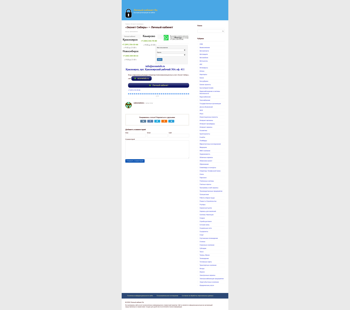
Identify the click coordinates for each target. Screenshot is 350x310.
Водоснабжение (205, 97)
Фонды (202, 268)
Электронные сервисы (207, 275)
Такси (201, 252)
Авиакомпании (205, 47)
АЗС (201, 64)
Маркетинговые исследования (210, 144)
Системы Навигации (206, 215)
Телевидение (204, 258)
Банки (202, 78)
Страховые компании (207, 245)
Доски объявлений (206, 107)
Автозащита (204, 54)
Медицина (203, 147)
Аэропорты (203, 74)
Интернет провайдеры (207, 124)
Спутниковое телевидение (209, 238)
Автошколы (204, 61)
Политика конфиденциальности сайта (140, 296)
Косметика (203, 130)
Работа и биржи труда (207, 198)
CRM (201, 44)
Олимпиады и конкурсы (208, 167)
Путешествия (204, 194)
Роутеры (203, 204)
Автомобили (204, 58)
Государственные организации (210, 103)
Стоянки (202, 241)
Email (148, 133)
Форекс (202, 272)
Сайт (170, 133)
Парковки (203, 178)
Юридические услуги (207, 285)
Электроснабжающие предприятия (212, 279)
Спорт (202, 235)
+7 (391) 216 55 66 (134, 90)
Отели (202, 174)
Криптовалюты (205, 134)
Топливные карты (206, 262)
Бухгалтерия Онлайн (206, 88)
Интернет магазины (206, 120)
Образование (204, 164)
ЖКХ (201, 110)
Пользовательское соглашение (167, 296)
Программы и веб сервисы (209, 188)
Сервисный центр (206, 208)
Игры (201, 114)
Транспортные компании (208, 265)
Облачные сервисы (206, 157)
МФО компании (205, 151)
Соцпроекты (204, 231)
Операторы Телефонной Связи (210, 171)
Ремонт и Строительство (208, 201)
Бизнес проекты (205, 84)
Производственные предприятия (211, 191)
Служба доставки (206, 221)
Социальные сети (206, 228)
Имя (126, 133)
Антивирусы (204, 68)
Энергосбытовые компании (209, 282)
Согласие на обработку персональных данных (197, 296)
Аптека (202, 71)
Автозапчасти (204, 51)
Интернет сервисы (206, 127)
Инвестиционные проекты (209, 117)
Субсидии (203, 248)
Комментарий (130, 139)
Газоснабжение (205, 100)
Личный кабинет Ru (145, 10)
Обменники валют (206, 161)
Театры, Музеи (205, 255)
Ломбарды (203, 140)
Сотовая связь (204, 225)
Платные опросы (205, 184)
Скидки (202, 218)
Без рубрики (204, 81)
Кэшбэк (202, 137)
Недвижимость (205, 154)
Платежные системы (207, 181)
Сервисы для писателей (208, 211)
